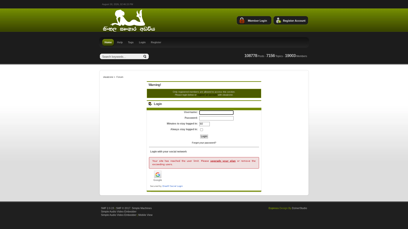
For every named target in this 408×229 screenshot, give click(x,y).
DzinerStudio (299, 208)
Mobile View (145, 215)
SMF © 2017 (123, 208)
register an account (207, 95)
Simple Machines (142, 208)
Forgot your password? (204, 142)
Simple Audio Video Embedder (118, 211)
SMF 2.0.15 (107, 208)
